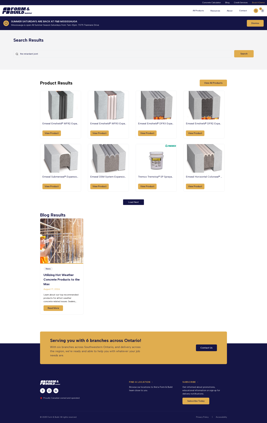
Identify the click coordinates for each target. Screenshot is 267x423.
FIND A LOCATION (139, 382)
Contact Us (206, 347)
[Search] (256, 10)
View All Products (213, 83)
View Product (52, 133)
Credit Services (241, 2)
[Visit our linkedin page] (55, 390)
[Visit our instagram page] (49, 390)
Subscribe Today (196, 401)
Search (244, 53)
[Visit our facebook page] (42, 390)
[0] (262, 11)
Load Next (133, 202)
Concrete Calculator (211, 2)
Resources (215, 11)
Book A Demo (258, 2)
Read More (53, 308)
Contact (243, 10)
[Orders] (262, 10)
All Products (198, 10)
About (230, 11)
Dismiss (255, 23)
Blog (227, 2)
